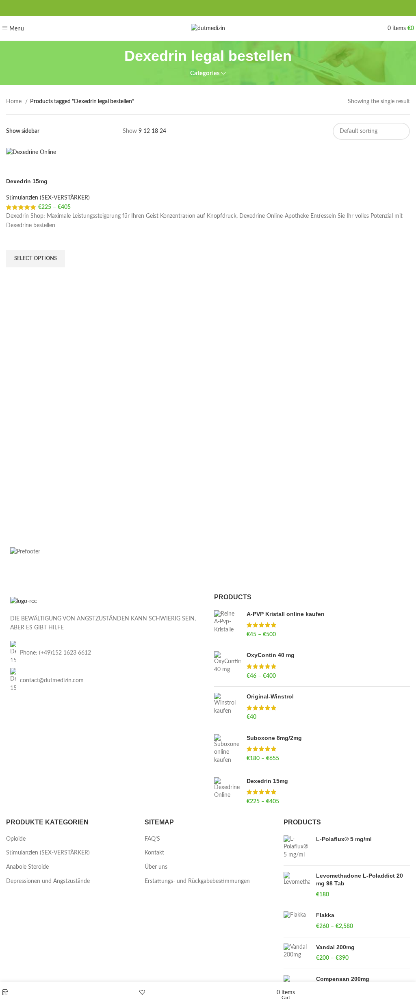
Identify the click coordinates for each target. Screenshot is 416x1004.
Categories (205, 73)
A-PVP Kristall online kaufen (286, 614)
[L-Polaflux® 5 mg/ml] (297, 847)
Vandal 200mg (335, 947)
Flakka (325, 915)
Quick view (16, 277)
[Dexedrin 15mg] (227, 791)
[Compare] (16, 167)
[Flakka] (297, 920)
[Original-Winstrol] (227, 707)
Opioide (16, 839)
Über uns (156, 867)
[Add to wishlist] (16, 240)
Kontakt (154, 853)
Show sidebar (22, 131)
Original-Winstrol (270, 696)
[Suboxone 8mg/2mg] (227, 749)
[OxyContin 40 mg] (227, 665)
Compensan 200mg (342, 979)
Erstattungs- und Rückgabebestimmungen (197, 881)
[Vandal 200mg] (297, 953)
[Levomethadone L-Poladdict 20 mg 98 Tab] (297, 885)
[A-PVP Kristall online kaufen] (227, 624)
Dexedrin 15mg (27, 181)
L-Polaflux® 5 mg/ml (344, 839)
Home (14, 101)
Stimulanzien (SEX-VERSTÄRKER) (48, 198)
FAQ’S (152, 839)
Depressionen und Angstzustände (48, 881)
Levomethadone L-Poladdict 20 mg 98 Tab (359, 879)
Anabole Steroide (27, 867)
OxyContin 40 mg (271, 655)
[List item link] (104, 653)
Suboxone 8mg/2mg (274, 738)
